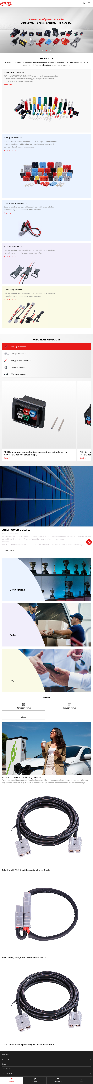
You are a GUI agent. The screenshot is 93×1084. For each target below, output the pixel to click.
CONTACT (81, 1081)
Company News (23, 707)
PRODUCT (58, 1081)
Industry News (69, 707)
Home (11, 1081)
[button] (42, 50)
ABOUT (34, 1081)
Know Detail (9, 551)
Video (23, 717)
